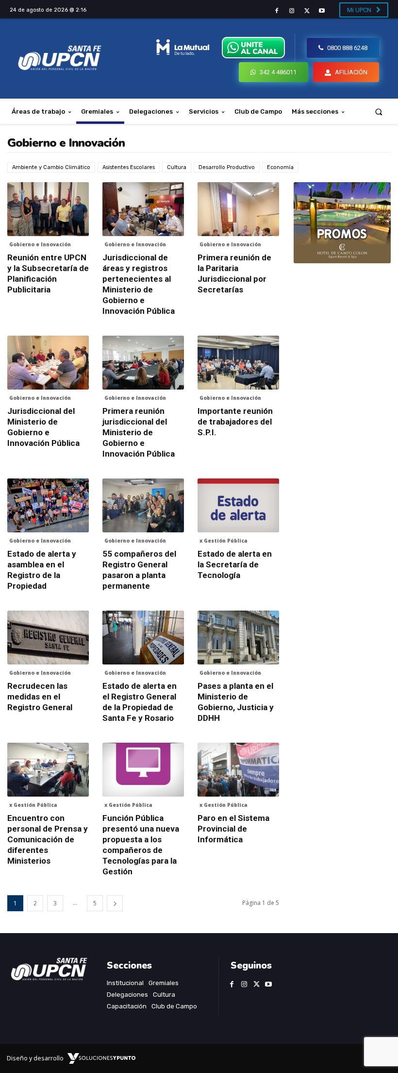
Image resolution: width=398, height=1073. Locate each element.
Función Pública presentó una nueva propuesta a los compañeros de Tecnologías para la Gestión (140, 844)
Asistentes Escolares (128, 167)
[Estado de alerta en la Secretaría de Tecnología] (238, 505)
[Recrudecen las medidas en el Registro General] (48, 637)
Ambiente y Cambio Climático (51, 167)
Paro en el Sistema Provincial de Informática (233, 828)
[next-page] (115, 903)
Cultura (176, 167)
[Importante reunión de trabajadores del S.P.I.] (238, 363)
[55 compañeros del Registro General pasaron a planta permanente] (143, 505)
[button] (378, 111)
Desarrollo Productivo (227, 167)
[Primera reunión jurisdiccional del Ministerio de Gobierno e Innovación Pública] (143, 363)
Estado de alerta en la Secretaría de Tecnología (235, 564)
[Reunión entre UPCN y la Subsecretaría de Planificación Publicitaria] (48, 209)
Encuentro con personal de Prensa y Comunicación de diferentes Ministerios (47, 839)
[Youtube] (322, 10)
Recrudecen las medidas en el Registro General (39, 696)
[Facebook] (276, 10)
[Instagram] (291, 10)
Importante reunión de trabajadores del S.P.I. (235, 421)
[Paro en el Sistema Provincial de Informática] (238, 770)
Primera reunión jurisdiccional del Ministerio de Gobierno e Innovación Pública (138, 432)
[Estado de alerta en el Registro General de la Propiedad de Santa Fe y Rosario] (143, 637)
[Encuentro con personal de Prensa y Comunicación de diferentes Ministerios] (48, 770)
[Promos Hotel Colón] (342, 222)
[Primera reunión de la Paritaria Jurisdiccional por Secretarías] (238, 209)
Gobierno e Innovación (40, 244)
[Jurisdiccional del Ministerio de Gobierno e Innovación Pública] (48, 363)
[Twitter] (307, 10)
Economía (280, 167)
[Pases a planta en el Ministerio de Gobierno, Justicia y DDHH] (238, 637)
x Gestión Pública (223, 540)
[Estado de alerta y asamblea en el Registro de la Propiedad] (48, 505)
